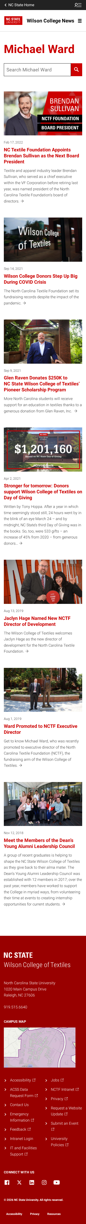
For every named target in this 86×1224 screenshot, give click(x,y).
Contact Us (19, 1104)
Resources (54, 1214)
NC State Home (21, 5)
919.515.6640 (15, 1007)
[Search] (76, 69)
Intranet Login (21, 1138)
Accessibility (14, 1214)
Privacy (34, 1214)
